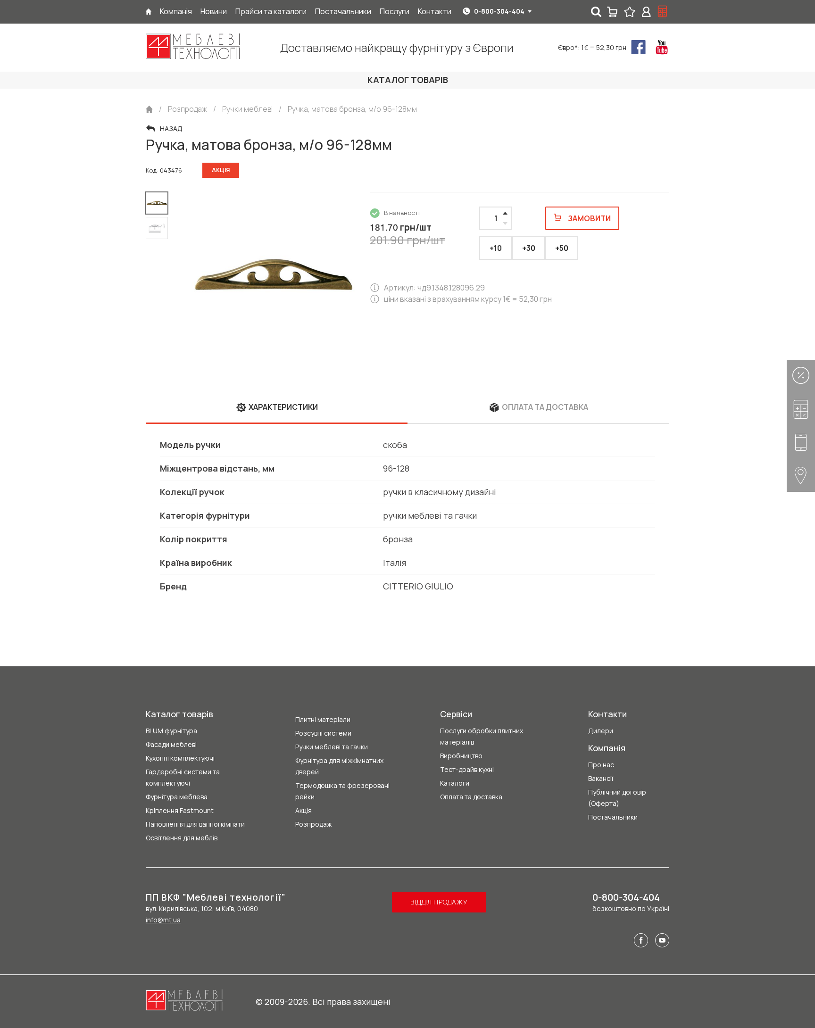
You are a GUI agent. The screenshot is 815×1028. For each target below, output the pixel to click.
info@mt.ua (163, 919)
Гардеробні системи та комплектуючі (183, 777)
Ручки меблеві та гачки (331, 746)
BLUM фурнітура (171, 730)
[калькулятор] (662, 11)
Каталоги (454, 783)
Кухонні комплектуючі (180, 758)
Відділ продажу (438, 901)
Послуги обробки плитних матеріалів (481, 736)
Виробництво (461, 755)
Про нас (601, 764)
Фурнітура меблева (177, 796)
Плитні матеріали (322, 719)
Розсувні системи (323, 733)
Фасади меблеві (171, 744)
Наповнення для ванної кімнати (195, 824)
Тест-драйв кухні (467, 769)
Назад (171, 128)
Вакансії (600, 778)
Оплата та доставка (471, 796)
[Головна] (148, 11)
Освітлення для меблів (181, 837)
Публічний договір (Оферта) (617, 798)
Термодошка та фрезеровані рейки (342, 791)
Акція (303, 810)
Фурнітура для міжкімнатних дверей (339, 766)
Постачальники (613, 816)
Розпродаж (313, 824)
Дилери (600, 730)
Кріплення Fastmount (180, 810)
